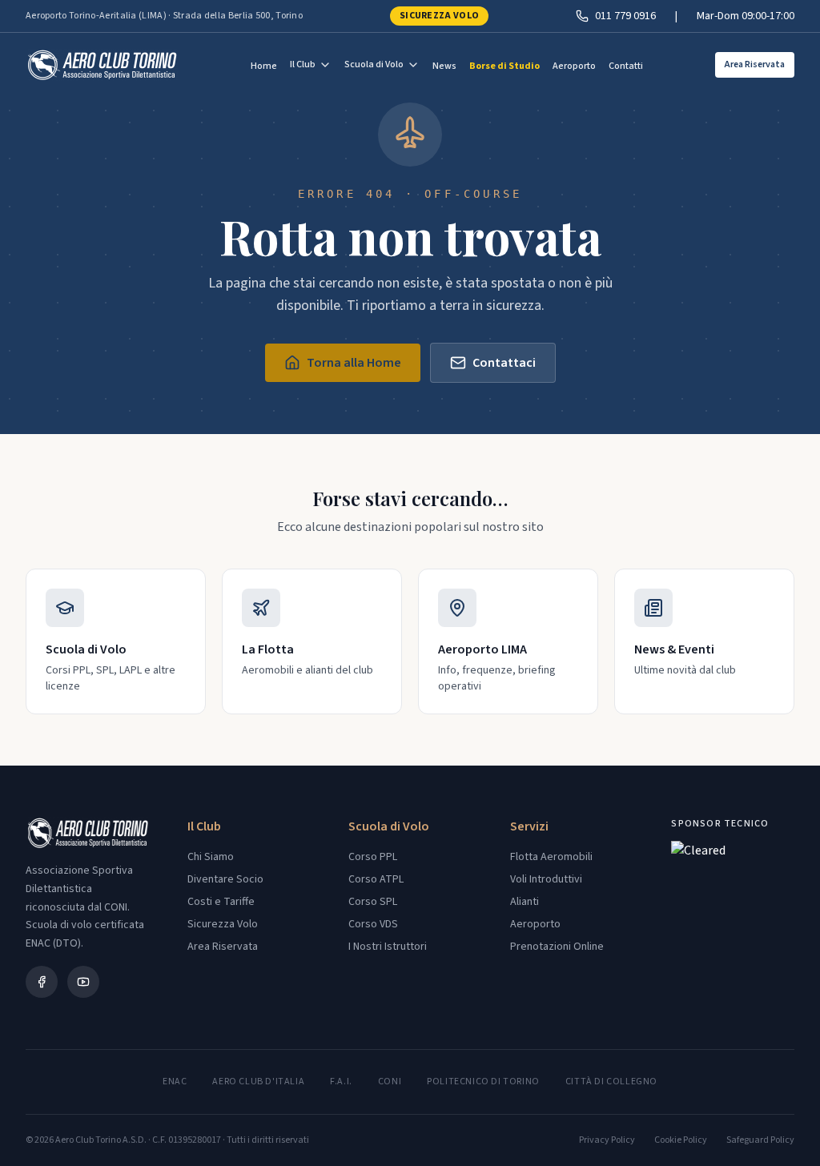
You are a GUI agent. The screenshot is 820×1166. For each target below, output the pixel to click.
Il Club (303, 64)
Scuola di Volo (374, 64)
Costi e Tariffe (221, 902)
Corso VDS (373, 924)
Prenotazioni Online (557, 947)
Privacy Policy (607, 1140)
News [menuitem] (444, 66)
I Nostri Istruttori (387, 947)
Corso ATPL (376, 879)
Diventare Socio (225, 879)
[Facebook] (42, 982)
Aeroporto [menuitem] (574, 66)
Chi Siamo (210, 857)
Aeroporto (535, 924)
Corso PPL (372, 857)
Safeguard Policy (760, 1140)
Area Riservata (755, 64)
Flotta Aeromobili (551, 857)
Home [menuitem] (264, 66)
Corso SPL (372, 902)
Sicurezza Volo (439, 15)
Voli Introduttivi (546, 879)
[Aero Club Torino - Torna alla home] (102, 65)
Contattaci (504, 363)
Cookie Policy (680, 1140)
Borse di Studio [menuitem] (504, 66)
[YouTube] (83, 982)
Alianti (524, 902)
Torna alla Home (354, 363)
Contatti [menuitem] (626, 66)
